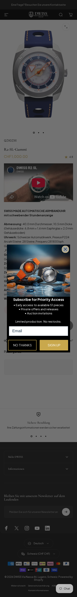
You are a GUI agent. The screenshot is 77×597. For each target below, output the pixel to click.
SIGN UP (54, 345)
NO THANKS (22, 345)
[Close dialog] (65, 249)
